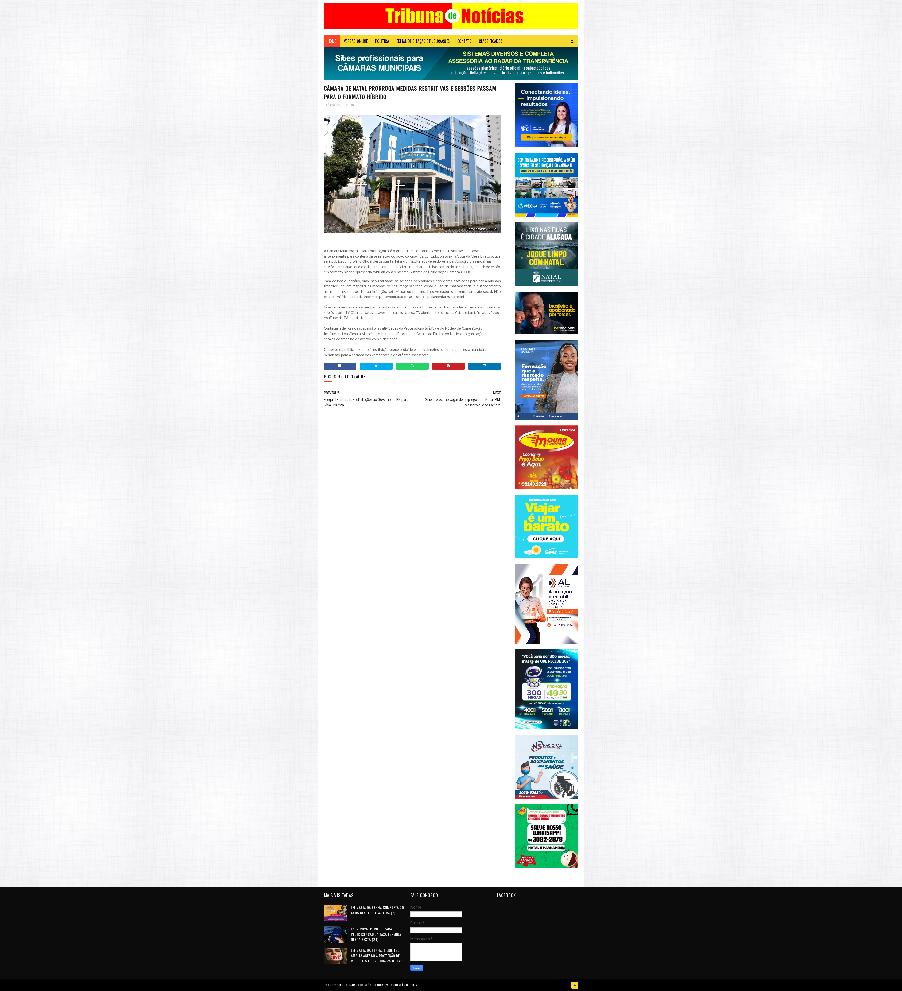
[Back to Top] (574, 985)
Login (414, 985)
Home (332, 41)
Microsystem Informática (392, 985)
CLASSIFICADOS (491, 41)
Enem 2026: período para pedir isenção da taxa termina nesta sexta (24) (376, 934)
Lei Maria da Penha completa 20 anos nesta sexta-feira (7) (377, 910)
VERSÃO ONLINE (356, 41)
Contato (464, 41)
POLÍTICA (382, 41)
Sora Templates (346, 985)
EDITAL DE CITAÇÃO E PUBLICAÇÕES (423, 41)
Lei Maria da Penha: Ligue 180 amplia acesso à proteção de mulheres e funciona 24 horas (377, 955)
